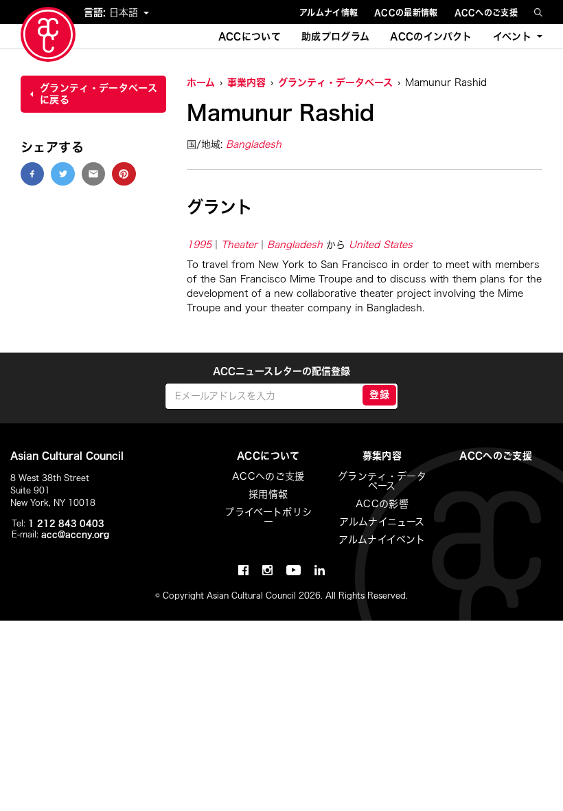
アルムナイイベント (381, 539)
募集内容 (382, 455)
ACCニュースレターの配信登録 (281, 371)
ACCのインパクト (431, 36)
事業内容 (246, 82)
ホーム (201, 82)
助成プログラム (335, 36)
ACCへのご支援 (486, 12)
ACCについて (249, 36)
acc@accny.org (75, 534)
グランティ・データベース (335, 82)
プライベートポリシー (268, 516)
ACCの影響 (382, 504)
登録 (379, 394)
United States (381, 244)
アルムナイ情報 (328, 12)
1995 (199, 244)
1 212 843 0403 (66, 523)
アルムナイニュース (381, 521)
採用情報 (268, 494)
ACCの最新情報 (405, 12)
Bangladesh (254, 144)
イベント (512, 36)
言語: (96, 12)
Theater (239, 244)
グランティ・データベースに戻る (98, 93)
